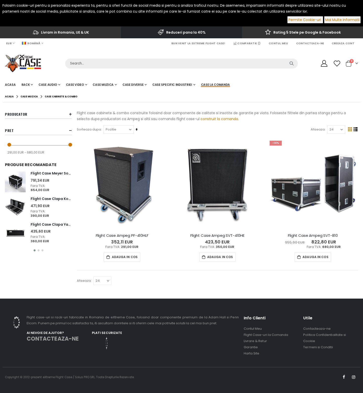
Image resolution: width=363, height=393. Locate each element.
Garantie (251, 347)
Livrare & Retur (255, 341)
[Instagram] (353, 377)
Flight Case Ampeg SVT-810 (313, 235)
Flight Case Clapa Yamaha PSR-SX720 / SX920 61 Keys (51, 224)
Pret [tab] (9, 130)
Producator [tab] (16, 114)
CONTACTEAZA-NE (53, 339)
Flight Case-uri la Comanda (266, 334)
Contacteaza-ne (310, 43)
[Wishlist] (337, 63)
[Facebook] (344, 377)
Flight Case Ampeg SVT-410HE (217, 235)
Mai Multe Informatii (342, 19)
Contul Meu (278, 43)
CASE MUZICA (29, 96)
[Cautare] (291, 63)
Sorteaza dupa (89, 129)
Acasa (9, 96)
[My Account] (324, 63)
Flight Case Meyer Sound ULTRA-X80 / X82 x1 (51, 173)
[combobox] (181, 63)
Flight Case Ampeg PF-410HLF (122, 235)
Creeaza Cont (343, 43)
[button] (35, 250)
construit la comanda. (220, 118)
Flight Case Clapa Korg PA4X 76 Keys (51, 198)
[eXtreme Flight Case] (23, 63)
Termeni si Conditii (318, 347)
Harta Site (252, 353)
